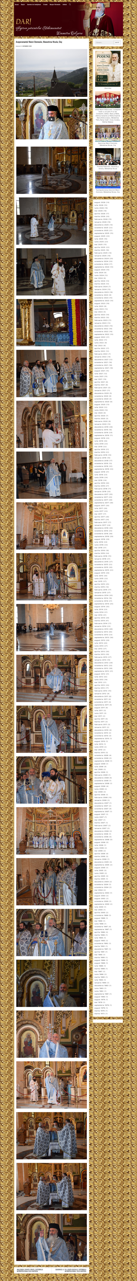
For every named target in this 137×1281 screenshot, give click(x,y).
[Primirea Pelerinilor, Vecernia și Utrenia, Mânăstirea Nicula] (108, 157)
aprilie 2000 (100, 912)
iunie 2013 (99, 646)
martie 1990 (100, 957)
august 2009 (100, 764)
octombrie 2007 (101, 809)
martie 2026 (100, 216)
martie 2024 (100, 284)
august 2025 (100, 236)
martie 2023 (100, 317)
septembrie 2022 (102, 334)
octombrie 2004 (101, 887)
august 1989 (100, 960)
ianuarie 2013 (100, 660)
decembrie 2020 (102, 393)
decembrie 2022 (102, 326)
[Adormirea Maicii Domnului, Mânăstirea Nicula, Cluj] (108, 133)
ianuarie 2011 (100, 727)
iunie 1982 (99, 991)
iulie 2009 (99, 767)
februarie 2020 (101, 421)
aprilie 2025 (100, 247)
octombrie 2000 (101, 901)
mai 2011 (98, 716)
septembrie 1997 (102, 929)
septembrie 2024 (102, 267)
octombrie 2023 (101, 298)
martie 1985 (100, 977)
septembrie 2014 (102, 604)
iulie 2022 (99, 340)
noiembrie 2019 (101, 430)
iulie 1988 (99, 966)
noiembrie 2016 (101, 531)
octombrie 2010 (101, 736)
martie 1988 (100, 969)
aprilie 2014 (100, 618)
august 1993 (100, 941)
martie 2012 (100, 688)
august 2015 (100, 573)
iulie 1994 (99, 938)
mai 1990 (98, 955)
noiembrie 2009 (101, 755)
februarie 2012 (101, 691)
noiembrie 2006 (101, 834)
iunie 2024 (99, 275)
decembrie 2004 (102, 882)
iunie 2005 (99, 873)
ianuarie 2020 (101, 424)
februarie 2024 (101, 287)
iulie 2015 (99, 576)
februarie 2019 (101, 455)
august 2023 (100, 303)
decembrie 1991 (101, 949)
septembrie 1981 (102, 994)
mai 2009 (99, 769)
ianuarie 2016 (100, 559)
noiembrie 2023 (101, 295)
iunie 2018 (99, 477)
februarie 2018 (101, 489)
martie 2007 (100, 823)
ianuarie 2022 (101, 357)
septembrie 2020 (102, 402)
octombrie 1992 (101, 943)
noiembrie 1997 (101, 927)
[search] (70, 4)
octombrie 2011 (101, 702)
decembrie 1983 (101, 985)
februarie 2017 (101, 522)
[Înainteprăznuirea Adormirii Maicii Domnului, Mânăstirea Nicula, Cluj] (108, 180)
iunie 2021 (99, 376)
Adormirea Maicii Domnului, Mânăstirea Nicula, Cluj (107, 144)
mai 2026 (99, 211)
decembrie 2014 (101, 595)
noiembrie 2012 (101, 665)
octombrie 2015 (101, 567)
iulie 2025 (99, 239)
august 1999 (100, 918)
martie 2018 (100, 486)
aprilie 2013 (100, 651)
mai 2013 (98, 649)
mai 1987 (98, 971)
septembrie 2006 (102, 839)
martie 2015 (100, 587)
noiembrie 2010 (101, 733)
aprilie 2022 (100, 348)
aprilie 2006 (100, 854)
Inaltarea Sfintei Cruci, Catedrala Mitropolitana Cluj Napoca (30, 1270)
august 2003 (100, 896)
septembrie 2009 (102, 761)
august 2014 (100, 607)
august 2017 (100, 505)
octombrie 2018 (101, 466)
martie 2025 (100, 250)
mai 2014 (98, 615)
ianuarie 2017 (100, 525)
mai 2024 (99, 278)
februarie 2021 (101, 388)
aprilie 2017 (100, 517)
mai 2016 (98, 548)
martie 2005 (100, 879)
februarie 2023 (101, 320)
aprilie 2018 (100, 483)
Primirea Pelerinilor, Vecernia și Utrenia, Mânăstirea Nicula (108, 168)
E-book (45, 4)
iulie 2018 (99, 475)
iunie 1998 (99, 924)
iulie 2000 (99, 907)
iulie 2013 (99, 643)
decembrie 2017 (101, 494)
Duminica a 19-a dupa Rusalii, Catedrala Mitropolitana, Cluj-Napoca (71, 1270)
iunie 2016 (99, 545)
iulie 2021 (99, 374)
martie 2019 (100, 452)
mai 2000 (99, 910)
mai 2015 (98, 581)
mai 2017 (98, 514)
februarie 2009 (101, 775)
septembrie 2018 (102, 469)
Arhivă (65, 4)
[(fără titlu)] (108, 69)
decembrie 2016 (101, 528)
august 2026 (100, 202)
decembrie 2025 (102, 225)
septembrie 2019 (102, 435)
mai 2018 (98, 480)
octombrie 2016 (101, 534)
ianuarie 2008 (101, 800)
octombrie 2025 (101, 230)
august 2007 (100, 814)
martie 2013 (100, 654)
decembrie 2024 (102, 258)
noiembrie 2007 (101, 806)
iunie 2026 (99, 208)
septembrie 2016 (102, 536)
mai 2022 (99, 345)
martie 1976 (100, 1011)
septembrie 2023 (102, 301)
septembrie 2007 (102, 811)
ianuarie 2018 (100, 491)
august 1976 (100, 1008)
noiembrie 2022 (101, 329)
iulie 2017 (99, 508)
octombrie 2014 (101, 601)
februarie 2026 (101, 219)
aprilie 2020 (100, 416)
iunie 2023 (99, 309)
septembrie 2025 (102, 233)
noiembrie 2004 (101, 884)
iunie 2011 (99, 713)
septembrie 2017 (102, 503)
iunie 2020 (99, 410)
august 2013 (100, 640)
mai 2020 (99, 413)
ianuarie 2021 (100, 390)
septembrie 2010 (102, 738)
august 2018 (100, 472)
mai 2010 (98, 750)
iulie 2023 (99, 306)
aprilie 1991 (100, 952)
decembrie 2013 (101, 629)
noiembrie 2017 (101, 497)
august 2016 (100, 539)
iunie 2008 (99, 789)
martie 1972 (100, 1014)
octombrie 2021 (101, 365)
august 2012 (100, 674)
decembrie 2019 (101, 427)
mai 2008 (99, 792)
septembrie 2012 (102, 671)
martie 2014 (100, 621)
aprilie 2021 (100, 382)
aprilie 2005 (100, 876)
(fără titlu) (107, 88)
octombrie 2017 (101, 500)
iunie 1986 (99, 974)
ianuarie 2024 (101, 289)
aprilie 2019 (100, 449)
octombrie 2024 (101, 264)
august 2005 (100, 868)
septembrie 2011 (102, 705)
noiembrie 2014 (101, 598)
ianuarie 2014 (100, 626)
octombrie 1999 (101, 915)
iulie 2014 (99, 609)
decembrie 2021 (101, 360)
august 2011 (100, 708)
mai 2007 (99, 820)
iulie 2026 (99, 205)
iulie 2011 (99, 710)
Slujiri (23, 4)
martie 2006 (100, 856)
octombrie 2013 (101, 635)
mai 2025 (99, 244)
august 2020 (100, 404)
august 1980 (100, 997)
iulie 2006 (99, 845)
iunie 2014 (99, 612)
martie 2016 (100, 553)
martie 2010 (100, 752)
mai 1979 (98, 1002)
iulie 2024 (99, 272)
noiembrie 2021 (101, 362)
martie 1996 (100, 935)
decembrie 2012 (101, 663)
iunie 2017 (99, 511)
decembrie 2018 (101, 461)
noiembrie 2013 (101, 632)
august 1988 (100, 963)
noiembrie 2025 (101, 228)
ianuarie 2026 (101, 222)
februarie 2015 (101, 590)
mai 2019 (98, 447)
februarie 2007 (101, 825)
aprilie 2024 (100, 281)
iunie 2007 (99, 817)
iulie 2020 (99, 407)
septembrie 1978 (102, 1005)
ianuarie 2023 (101, 323)
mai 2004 (99, 890)
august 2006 (100, 842)
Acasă (17, 4)
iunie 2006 (99, 848)
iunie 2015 (99, 578)
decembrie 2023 (102, 292)
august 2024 (100, 270)
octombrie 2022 (101, 331)
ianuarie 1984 (100, 983)
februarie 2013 (101, 657)
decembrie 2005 (102, 862)
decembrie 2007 (102, 803)
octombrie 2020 (101, 399)
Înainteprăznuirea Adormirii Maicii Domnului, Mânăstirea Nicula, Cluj (108, 191)
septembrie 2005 (102, 865)
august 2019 (100, 438)
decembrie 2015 (101, 562)
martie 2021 (100, 385)
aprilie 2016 (100, 550)
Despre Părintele (55, 4)
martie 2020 (100, 418)
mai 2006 (99, 851)
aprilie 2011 (100, 719)
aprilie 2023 (100, 315)
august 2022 (100, 337)
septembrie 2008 (102, 783)
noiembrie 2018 (101, 463)
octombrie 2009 (101, 758)
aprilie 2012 (100, 685)
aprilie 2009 (100, 772)
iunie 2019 (99, 444)
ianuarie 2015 (100, 592)
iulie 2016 (99, 542)
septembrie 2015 (102, 570)
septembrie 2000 (102, 904)
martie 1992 (100, 946)
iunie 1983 (99, 988)
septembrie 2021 (102, 368)
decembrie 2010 (101, 730)
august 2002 (100, 898)
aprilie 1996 (100, 932)
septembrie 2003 (102, 893)
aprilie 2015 (100, 584)
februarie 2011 (101, 724)
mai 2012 (98, 682)
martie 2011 (100, 722)
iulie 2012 (99, 677)
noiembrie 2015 (101, 564)
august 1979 (100, 999)
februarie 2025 (101, 253)
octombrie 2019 (101, 432)
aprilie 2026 (100, 214)
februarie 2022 (101, 354)
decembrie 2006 (102, 831)
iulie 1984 (99, 980)
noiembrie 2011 (101, 699)
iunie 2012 (99, 679)
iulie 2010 (99, 744)
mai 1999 (98, 921)
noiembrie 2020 (101, 396)
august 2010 (100, 741)
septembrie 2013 (102, 637)
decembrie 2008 (102, 778)
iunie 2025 (99, 242)
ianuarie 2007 (101, 828)
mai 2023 (99, 312)
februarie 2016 (101, 556)
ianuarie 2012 (100, 694)
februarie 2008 (101, 797)
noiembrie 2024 (101, 261)
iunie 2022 (99, 343)
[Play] (51, 119)
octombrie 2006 (101, 837)
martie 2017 (100, 520)
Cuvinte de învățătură (34, 4)
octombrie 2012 (101, 668)
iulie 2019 (99, 441)
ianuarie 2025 (101, 256)
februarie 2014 (101, 623)
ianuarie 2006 (101, 859)
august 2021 (100, 371)
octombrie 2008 (101, 781)
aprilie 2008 (100, 795)
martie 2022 (100, 351)
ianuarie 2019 (100, 458)
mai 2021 (98, 379)
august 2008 (100, 786)
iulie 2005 (99, 870)
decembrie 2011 (101, 696)
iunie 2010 (99, 747)
